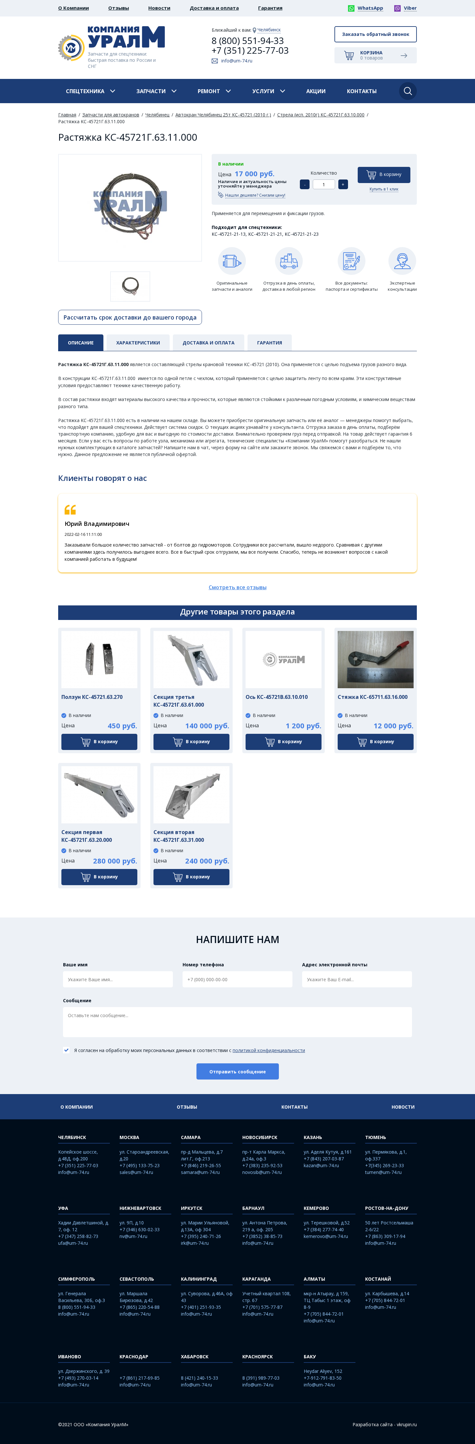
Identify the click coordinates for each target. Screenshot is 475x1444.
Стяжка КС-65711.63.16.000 (372, 696)
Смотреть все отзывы (238, 587)
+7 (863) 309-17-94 (385, 1236)
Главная (67, 115)
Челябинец (157, 115)
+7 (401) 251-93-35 (201, 1307)
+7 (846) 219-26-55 (201, 1165)
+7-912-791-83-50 (323, 1378)
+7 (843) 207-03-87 (324, 1159)
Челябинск (269, 30)
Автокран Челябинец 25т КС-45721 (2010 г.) (223, 115)
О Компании (73, 8)
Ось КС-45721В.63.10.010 (277, 696)
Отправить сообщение (237, 1072)
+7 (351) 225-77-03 (250, 50)
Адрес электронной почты (334, 964)
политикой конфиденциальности (269, 1050)
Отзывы (118, 8)
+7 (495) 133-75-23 (140, 1165)
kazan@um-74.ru (321, 1165)
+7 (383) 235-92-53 (262, 1165)
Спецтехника (85, 91)
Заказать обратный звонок (375, 34)
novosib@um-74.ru (262, 1172)
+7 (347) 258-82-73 (78, 1236)
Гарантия (270, 8)
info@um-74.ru (236, 61)
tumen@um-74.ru (383, 1172)
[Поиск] (408, 91)
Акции (316, 91)
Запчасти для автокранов (110, 115)
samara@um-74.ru (200, 1172)
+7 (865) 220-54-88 (140, 1307)
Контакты (362, 91)
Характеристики (138, 343)
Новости (159, 8)
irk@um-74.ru (195, 1243)
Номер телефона (203, 964)
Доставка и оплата (214, 8)
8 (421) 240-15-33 (199, 1378)
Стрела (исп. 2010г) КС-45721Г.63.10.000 (320, 115)
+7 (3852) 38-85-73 (262, 1236)
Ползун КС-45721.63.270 (91, 696)
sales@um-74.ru (136, 1172)
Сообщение (77, 1000)
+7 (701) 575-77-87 (262, 1307)
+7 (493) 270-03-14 (78, 1378)
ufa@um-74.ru (73, 1243)
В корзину (390, 174)
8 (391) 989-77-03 (261, 1378)
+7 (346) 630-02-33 (140, 1229)
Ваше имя (75, 964)
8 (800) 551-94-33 (248, 40)
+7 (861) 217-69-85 (140, 1378)
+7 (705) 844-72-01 (324, 1314)
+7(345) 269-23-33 (384, 1165)
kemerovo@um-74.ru (326, 1236)
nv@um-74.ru (133, 1236)
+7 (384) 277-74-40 (324, 1229)
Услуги (263, 91)
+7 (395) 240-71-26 (201, 1236)
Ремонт (209, 91)
